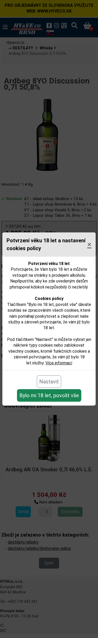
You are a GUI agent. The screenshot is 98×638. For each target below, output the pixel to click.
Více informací (58, 362)
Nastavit (49, 381)
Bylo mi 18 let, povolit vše (49, 395)
